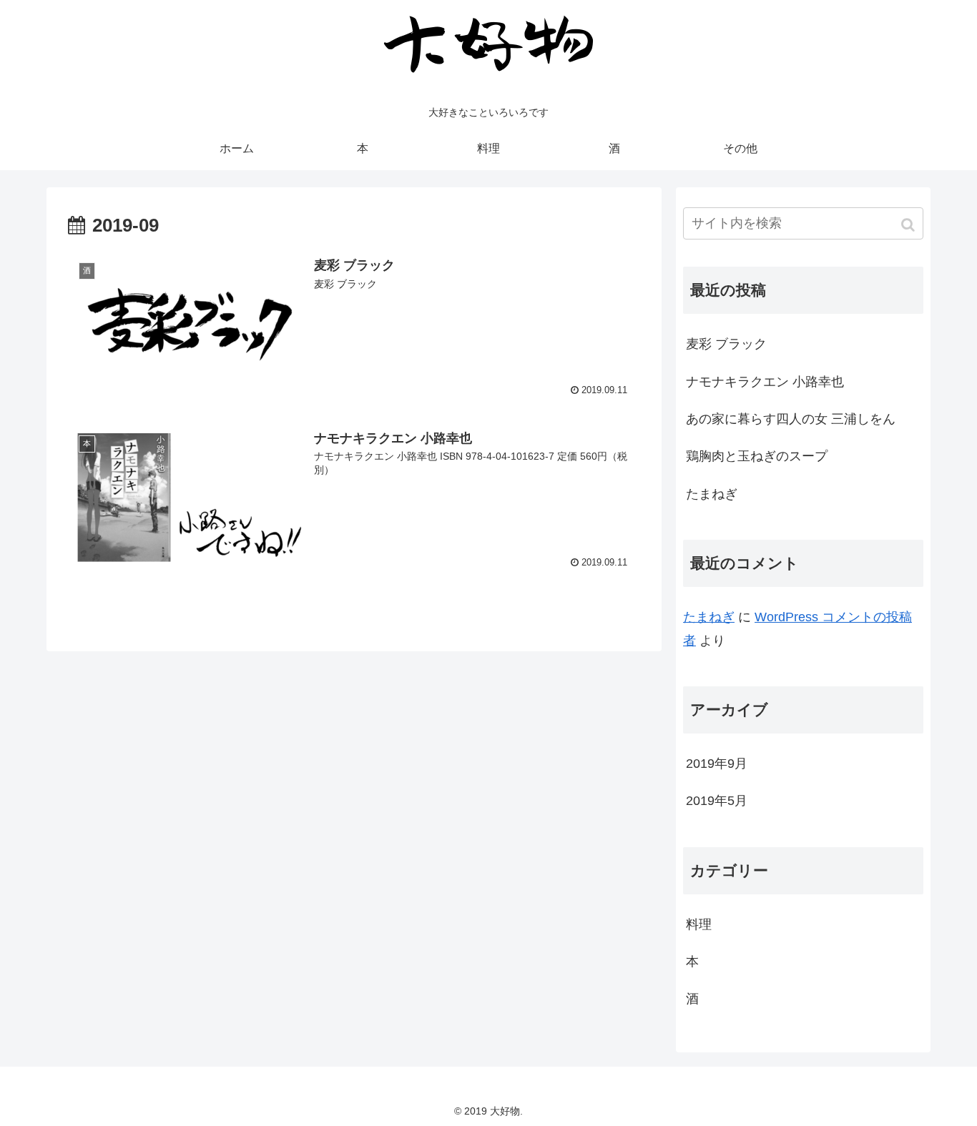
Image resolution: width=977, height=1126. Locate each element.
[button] (909, 224)
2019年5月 (716, 801)
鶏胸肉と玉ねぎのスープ (757, 456)
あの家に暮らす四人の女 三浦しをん (790, 419)
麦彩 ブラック (726, 344)
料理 (699, 924)
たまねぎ (711, 494)
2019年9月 (716, 763)
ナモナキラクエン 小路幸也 (765, 382)
